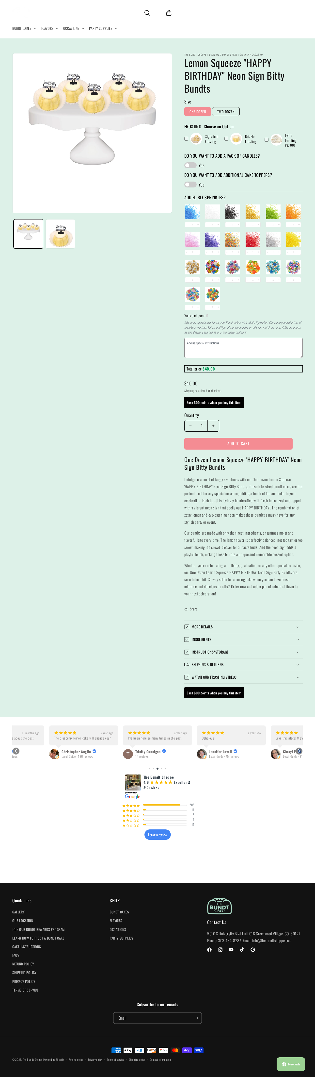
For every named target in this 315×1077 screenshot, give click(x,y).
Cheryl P (252, 751)
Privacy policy (95, 1059)
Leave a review (157, 834)
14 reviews (105, 756)
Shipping (189, 390)
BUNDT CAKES (119, 911)
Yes (202, 165)
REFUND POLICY (23, 963)
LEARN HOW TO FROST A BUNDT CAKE (38, 938)
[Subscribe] (196, 1018)
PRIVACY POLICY (23, 981)
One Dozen (197, 111)
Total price (195, 369)
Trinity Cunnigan (111, 751)
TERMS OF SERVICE (25, 990)
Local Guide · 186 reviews (40, 756)
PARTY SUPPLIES (121, 938)
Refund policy (76, 1059)
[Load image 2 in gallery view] (60, 234)
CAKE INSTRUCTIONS (26, 946)
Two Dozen (226, 111)
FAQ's (15, 955)
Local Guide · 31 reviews (261, 756)
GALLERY (18, 911)
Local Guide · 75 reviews (187, 756)
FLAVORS (116, 920)
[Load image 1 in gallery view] (28, 234)
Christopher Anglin (39, 751)
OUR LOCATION (22, 920)
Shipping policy (137, 1059)
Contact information (160, 1059)
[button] (23, 28)
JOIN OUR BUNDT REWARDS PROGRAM (38, 929)
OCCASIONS (118, 929)
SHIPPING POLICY (24, 972)
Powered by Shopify (53, 1059)
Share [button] (193, 608)
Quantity (191, 415)
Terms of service (115, 1059)
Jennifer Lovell (183, 751)
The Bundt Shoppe (33, 1059)
